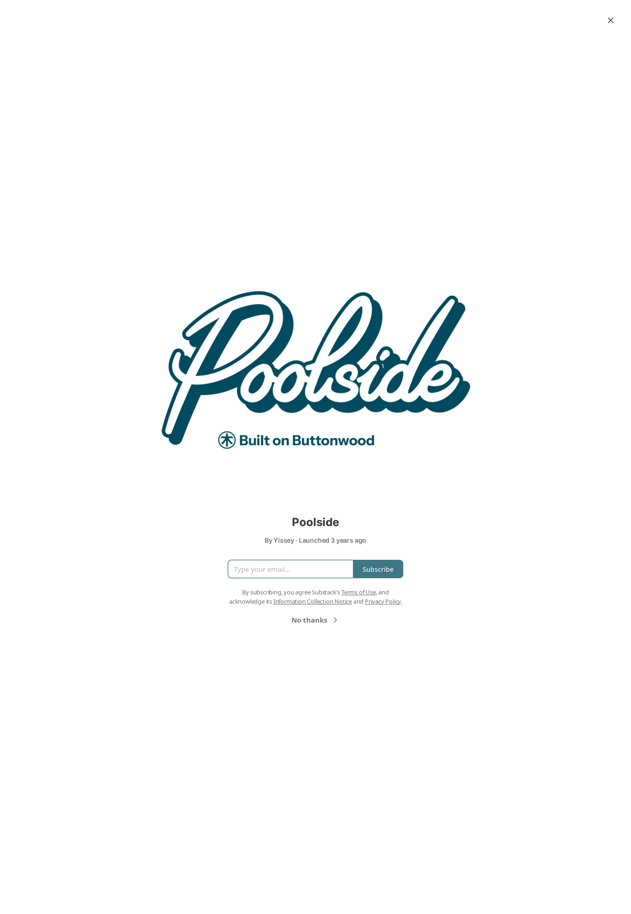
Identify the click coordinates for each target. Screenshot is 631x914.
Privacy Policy (382, 601)
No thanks (309, 619)
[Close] (610, 20)
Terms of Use (358, 592)
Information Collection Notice (312, 601)
